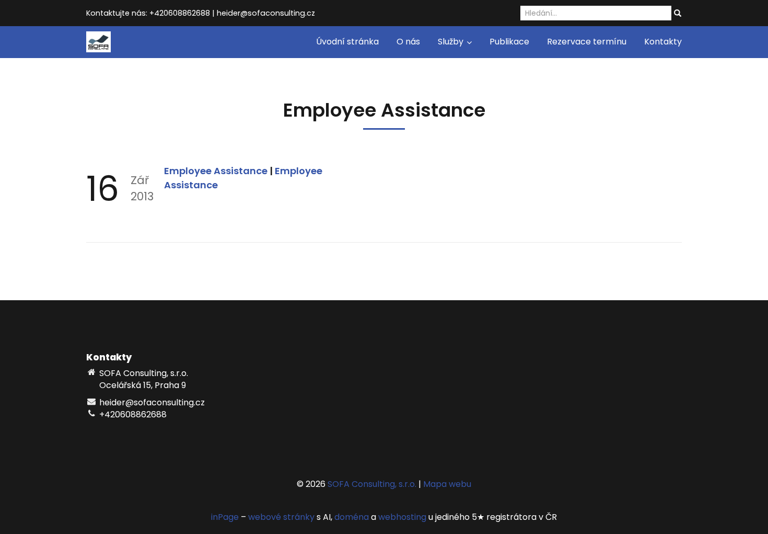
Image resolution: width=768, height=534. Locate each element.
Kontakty (663, 42)
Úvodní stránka (347, 42)
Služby (452, 42)
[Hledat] (677, 13)
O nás (408, 42)
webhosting (402, 517)
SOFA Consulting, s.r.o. (372, 484)
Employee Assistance (217, 170)
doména (351, 517)
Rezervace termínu (586, 42)
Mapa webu (447, 484)
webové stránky (281, 517)
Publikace (509, 42)
